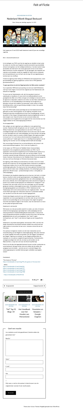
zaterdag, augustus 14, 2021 (29, 22)
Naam (8, 359)
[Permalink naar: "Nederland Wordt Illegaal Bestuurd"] (24, 36)
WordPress (56, 406)
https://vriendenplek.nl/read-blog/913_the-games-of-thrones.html (21, 262)
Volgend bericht (38, 286)
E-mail (8, 366)
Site (7, 373)
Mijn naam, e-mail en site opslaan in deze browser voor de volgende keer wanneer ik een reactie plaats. (22, 385)
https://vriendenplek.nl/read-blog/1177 (14, 268)
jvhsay (17, 22)
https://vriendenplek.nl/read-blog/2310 (14, 270)
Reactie (8, 338)
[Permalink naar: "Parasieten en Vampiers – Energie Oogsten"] (38, 298)
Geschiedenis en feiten (24, 15)
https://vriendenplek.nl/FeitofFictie (14, 274)
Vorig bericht (10, 286)
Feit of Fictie (41, 5)
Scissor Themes (35, 406)
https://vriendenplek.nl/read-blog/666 (13, 266)
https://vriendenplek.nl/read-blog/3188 (14, 272)
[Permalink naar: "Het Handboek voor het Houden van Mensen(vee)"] (24, 298)
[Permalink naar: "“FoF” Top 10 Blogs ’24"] (11, 298)
